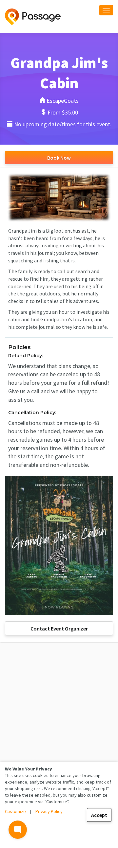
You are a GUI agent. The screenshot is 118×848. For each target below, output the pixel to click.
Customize (15, 811)
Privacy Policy (49, 811)
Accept (99, 815)
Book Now (59, 157)
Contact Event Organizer (59, 628)
